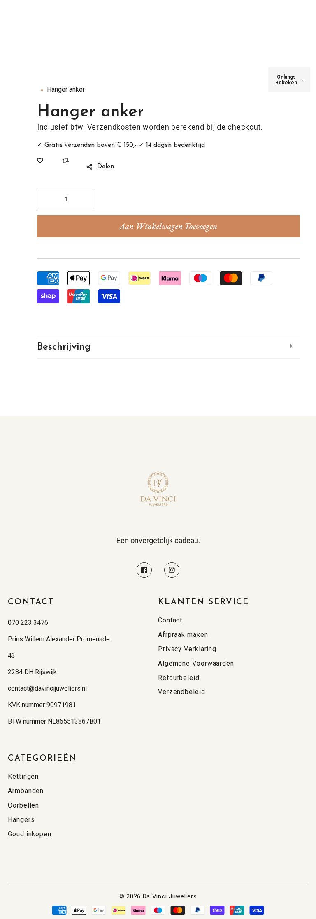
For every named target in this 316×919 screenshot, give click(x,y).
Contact (170, 620)
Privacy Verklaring (187, 649)
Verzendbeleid (181, 692)
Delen (105, 166)
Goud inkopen (29, 834)
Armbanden (26, 791)
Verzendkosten (114, 127)
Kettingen (23, 776)
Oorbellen (23, 805)
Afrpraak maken (183, 634)
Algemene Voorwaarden (196, 663)
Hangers (21, 820)
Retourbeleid (179, 678)
